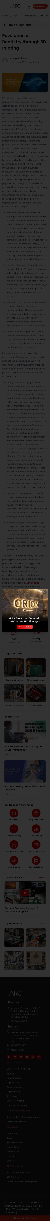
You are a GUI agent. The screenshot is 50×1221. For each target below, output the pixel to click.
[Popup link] (25, 610)
